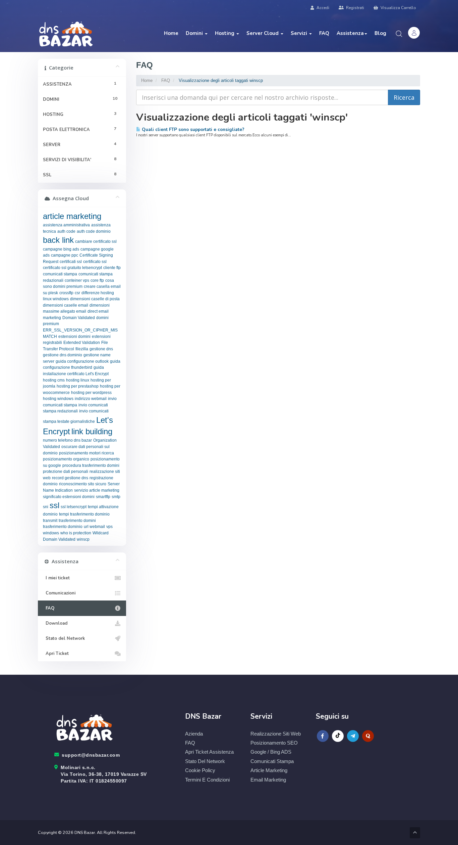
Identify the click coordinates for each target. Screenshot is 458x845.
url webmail (94, 526)
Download (55, 623)
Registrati (354, 7)
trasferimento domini (77, 520)
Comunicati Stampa (272, 761)
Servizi (299, 33)
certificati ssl (71, 261)
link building (91, 431)
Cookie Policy (200, 770)
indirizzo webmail (91, 398)
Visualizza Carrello (398, 7)
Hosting (225, 33)
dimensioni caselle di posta (95, 299)
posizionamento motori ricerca (86, 453)
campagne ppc (64, 255)
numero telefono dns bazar (67, 440)
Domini (195, 33)
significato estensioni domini (69, 496)
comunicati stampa (60, 274)
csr (77, 293)
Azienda (194, 734)
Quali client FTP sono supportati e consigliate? (192, 129)
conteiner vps (77, 280)
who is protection (75, 533)
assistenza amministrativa (66, 225)
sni (45, 506)
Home (171, 33)
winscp (83, 539)
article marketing (72, 216)
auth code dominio (94, 231)
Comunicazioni (59, 593)
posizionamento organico (66, 459)
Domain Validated (78, 317)
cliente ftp (112, 267)
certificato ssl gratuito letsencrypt (72, 267)
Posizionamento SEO (274, 743)
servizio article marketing (96, 490)
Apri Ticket (56, 654)
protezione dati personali (65, 471)
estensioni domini (74, 336)
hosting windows (58, 398)
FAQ (324, 33)
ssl (54, 505)
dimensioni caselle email (65, 305)
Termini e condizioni (207, 780)
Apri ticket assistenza (209, 752)
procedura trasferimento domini (90, 465)
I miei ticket (56, 578)
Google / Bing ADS (270, 752)
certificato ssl (95, 261)
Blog (380, 33)
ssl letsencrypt (74, 506)
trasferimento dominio (62, 526)
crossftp (66, 293)
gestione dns (101, 349)
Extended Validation (81, 342)
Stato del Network (64, 638)
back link (58, 239)
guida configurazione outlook (82, 361)
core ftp (97, 280)
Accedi (322, 7)
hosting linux (77, 380)
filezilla (81, 349)
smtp (116, 496)
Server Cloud (263, 33)
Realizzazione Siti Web (275, 734)
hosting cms (54, 380)
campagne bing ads (61, 249)
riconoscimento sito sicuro (82, 484)
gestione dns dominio (62, 355)
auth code (66, 231)
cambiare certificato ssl (96, 241)
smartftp (103, 496)
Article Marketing (268, 770)
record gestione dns (70, 478)
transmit (50, 520)
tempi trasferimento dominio (84, 514)
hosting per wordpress (91, 392)
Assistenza (350, 33)
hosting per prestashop (78, 386)
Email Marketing (268, 780)
